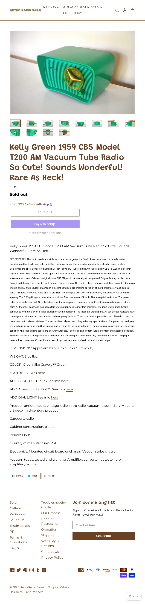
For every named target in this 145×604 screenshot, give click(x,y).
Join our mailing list (93, 503)
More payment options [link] (45, 232)
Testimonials (20, 526)
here (41, 373)
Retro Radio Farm (32, 587)
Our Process (50, 513)
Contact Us (50, 552)
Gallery (15, 508)
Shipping (48, 535)
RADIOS (50, 7)
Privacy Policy (52, 558)
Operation (49, 529)
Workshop (18, 514)
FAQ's (14, 548)
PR (12, 532)
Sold (13, 502)
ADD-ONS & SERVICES (81, 7)
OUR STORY (72, 13)
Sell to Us (17, 520)
